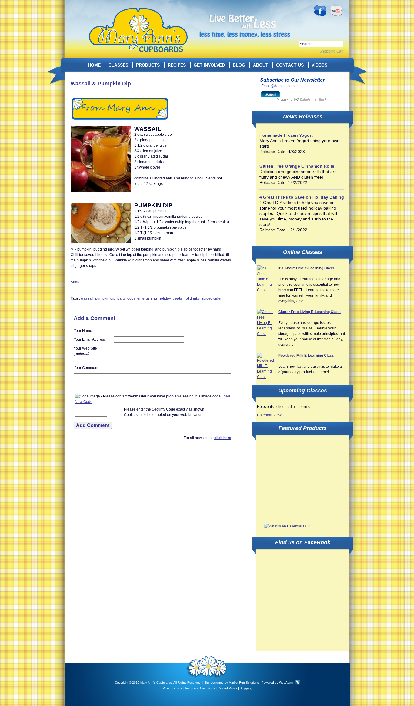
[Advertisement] (302, 479)
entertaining (146, 298)
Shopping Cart (331, 51)
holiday (164, 298)
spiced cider (211, 298)
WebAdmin (286, 682)
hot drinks (191, 298)
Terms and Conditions (200, 688)
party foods (125, 298)
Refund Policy (227, 688)
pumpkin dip (104, 298)
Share (76, 282)
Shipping (246, 688)
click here (222, 438)
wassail (87, 298)
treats (177, 298)
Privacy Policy (172, 688)
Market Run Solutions (244, 682)
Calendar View (269, 415)
